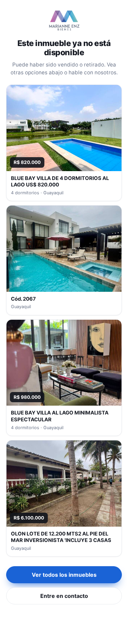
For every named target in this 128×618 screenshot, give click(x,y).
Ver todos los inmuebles (64, 574)
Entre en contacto (64, 595)
